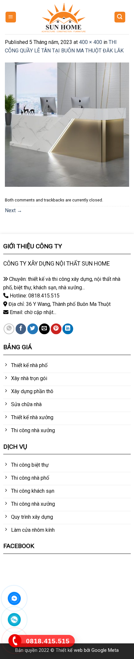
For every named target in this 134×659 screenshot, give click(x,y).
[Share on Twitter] (32, 328)
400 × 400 (90, 42)
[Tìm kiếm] (120, 17)
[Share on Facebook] (21, 328)
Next (13, 210)
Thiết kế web (69, 650)
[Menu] (11, 17)
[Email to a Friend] (44, 328)
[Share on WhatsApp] (9, 328)
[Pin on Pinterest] (56, 328)
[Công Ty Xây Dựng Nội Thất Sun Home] (63, 17)
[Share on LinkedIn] (67, 328)
